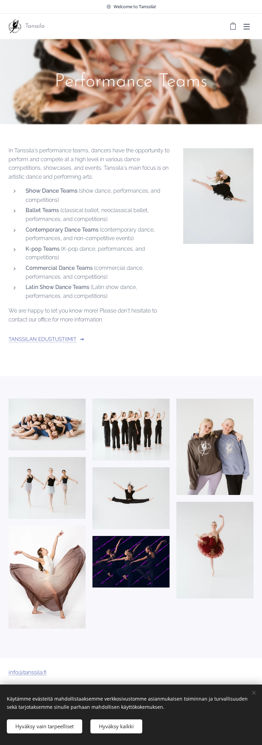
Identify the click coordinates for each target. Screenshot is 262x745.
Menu (246, 26)
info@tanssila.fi (27, 672)
